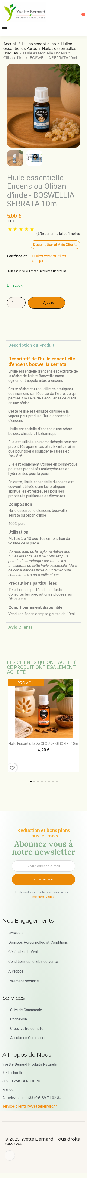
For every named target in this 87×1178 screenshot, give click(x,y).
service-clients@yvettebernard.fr (29, 1106)
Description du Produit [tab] (31, 345)
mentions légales (43, 896)
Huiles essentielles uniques (49, 258)
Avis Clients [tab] (20, 627)
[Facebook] (10, 1155)
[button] (58, 12)
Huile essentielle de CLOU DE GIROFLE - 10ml (43, 743)
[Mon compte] (66, 12)
